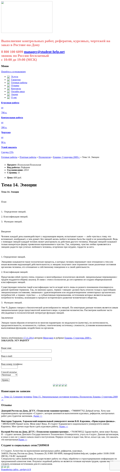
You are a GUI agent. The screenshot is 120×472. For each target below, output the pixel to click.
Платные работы (28, 157)
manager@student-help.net (44, 52)
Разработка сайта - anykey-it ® (16, 469)
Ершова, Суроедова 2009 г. (66, 157)
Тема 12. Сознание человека (16, 396)
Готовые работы (9, 157)
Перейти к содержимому (13, 71)
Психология (45, 157)
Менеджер (48, 338)
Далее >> (37, 416)
